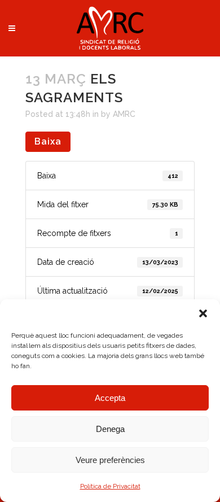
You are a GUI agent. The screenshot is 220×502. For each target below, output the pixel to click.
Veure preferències (110, 460)
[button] (203, 313)
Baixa (47, 141)
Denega (110, 429)
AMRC (124, 114)
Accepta (110, 398)
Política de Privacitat (110, 486)
